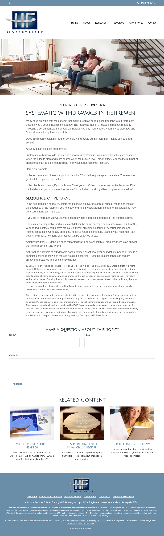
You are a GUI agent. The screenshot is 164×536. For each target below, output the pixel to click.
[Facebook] (14, 3)
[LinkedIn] (10, 3)
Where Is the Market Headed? (32, 446)
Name (12, 335)
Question (14, 355)
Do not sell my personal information (80, 523)
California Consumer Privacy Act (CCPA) (85, 521)
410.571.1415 (148, 3)
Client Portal (90, 496)
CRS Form (32, 496)
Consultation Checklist (50, 496)
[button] (86, 23)
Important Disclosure (123, 496)
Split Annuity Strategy (132, 444)
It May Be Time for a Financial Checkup (82, 446)
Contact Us (104, 496)
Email (87, 335)
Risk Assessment (73, 496)
